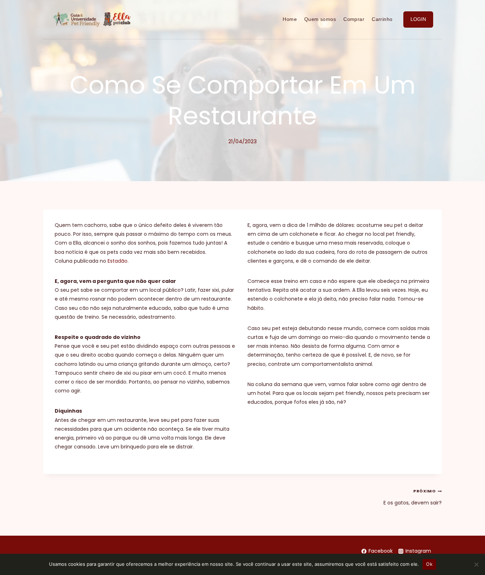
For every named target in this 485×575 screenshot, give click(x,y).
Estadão (117, 260)
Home (290, 19)
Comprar (353, 19)
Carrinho (382, 19)
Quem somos (320, 19)
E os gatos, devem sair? (412, 497)
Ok (429, 564)
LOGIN (418, 19)
